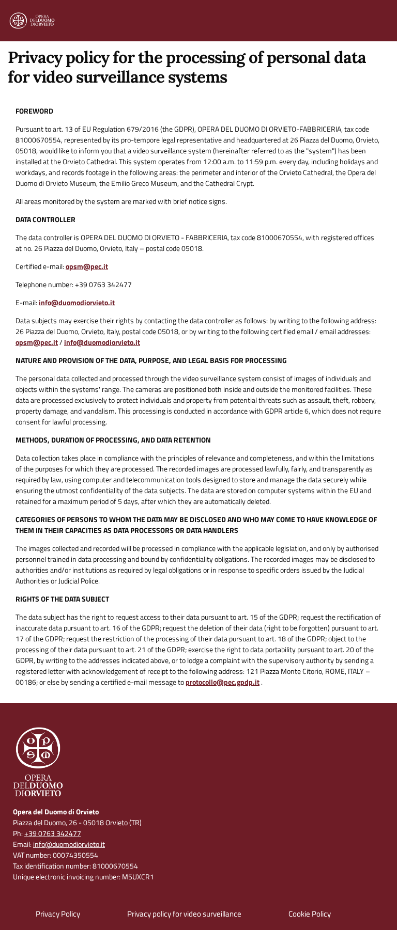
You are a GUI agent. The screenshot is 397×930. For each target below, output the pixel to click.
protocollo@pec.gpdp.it (222, 681)
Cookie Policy (309, 914)
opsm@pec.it (87, 266)
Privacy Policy (58, 914)
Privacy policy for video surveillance (184, 914)
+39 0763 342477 (52, 833)
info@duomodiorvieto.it (77, 302)
